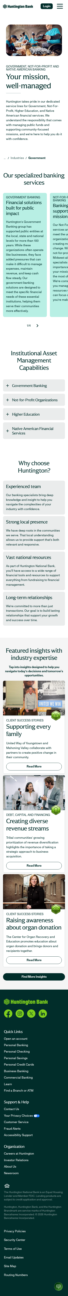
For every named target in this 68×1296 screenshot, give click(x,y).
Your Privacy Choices (18, 1115)
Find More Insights (34, 976)
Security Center (14, 1240)
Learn (8, 1084)
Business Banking (16, 1071)
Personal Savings (16, 1058)
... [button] (4, 158)
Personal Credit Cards (19, 1064)
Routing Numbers (16, 1275)
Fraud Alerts (12, 1128)
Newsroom (11, 1173)
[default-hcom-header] (18, 6)
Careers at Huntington (19, 1153)
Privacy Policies (15, 1231)
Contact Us (11, 1109)
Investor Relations (16, 1160)
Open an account (15, 1038)
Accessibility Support (18, 1135)
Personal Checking (17, 1051)
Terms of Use (13, 1248)
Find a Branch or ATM (18, 1090)
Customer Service (16, 1122)
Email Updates (14, 1257)
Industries (17, 158)
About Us (10, 1166)
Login (46, 6)
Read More (34, 766)
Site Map (10, 1266)
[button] (34, 385)
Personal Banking (16, 1045)
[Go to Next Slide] (37, 326)
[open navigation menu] (60, 6)
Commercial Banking (18, 1077)
